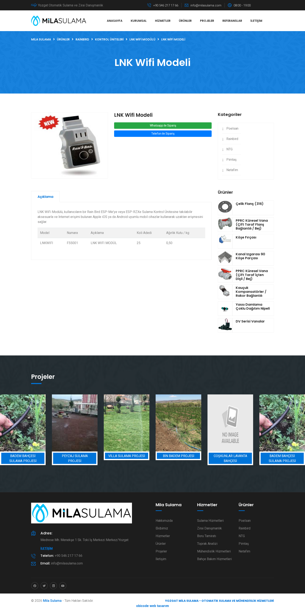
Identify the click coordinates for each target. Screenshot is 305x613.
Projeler (207, 21)
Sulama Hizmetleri (210, 521)
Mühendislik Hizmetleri (214, 551)
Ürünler (185, 21)
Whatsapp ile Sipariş (163, 125)
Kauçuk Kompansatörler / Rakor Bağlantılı (251, 291)
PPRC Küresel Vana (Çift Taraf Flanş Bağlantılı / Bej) (252, 224)
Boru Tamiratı (206, 536)
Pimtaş (231, 160)
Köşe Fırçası (246, 237)
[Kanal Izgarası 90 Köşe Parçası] (225, 258)
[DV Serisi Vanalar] (225, 325)
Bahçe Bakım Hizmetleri (214, 559)
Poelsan (232, 128)
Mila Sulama (52, 601)
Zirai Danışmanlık (209, 528)
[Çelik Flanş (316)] (225, 207)
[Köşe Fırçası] (225, 241)
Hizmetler (163, 21)
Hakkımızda (164, 521)
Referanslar (232, 21)
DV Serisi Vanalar (250, 321)
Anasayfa (114, 21)
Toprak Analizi (207, 544)
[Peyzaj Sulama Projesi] (75, 422)
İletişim (256, 21)
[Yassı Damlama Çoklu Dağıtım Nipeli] (225, 308)
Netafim (232, 170)
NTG (229, 149)
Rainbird (232, 139)
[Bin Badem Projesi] (178, 422)
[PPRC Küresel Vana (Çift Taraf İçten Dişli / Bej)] (225, 275)
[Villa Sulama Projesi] (126, 422)
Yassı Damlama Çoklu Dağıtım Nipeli (253, 306)
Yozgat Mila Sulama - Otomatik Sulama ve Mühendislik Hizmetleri (219, 601)
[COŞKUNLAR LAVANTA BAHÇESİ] (230, 422)
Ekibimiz (162, 528)
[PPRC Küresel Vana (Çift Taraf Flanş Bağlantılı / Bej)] (225, 224)
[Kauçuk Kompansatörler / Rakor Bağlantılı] (225, 291)
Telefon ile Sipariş (162, 133)
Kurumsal (139, 21)
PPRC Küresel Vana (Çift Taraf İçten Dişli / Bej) (252, 275)
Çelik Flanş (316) (250, 203)
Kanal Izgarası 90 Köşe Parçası (250, 256)
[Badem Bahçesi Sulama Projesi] (23, 422)
